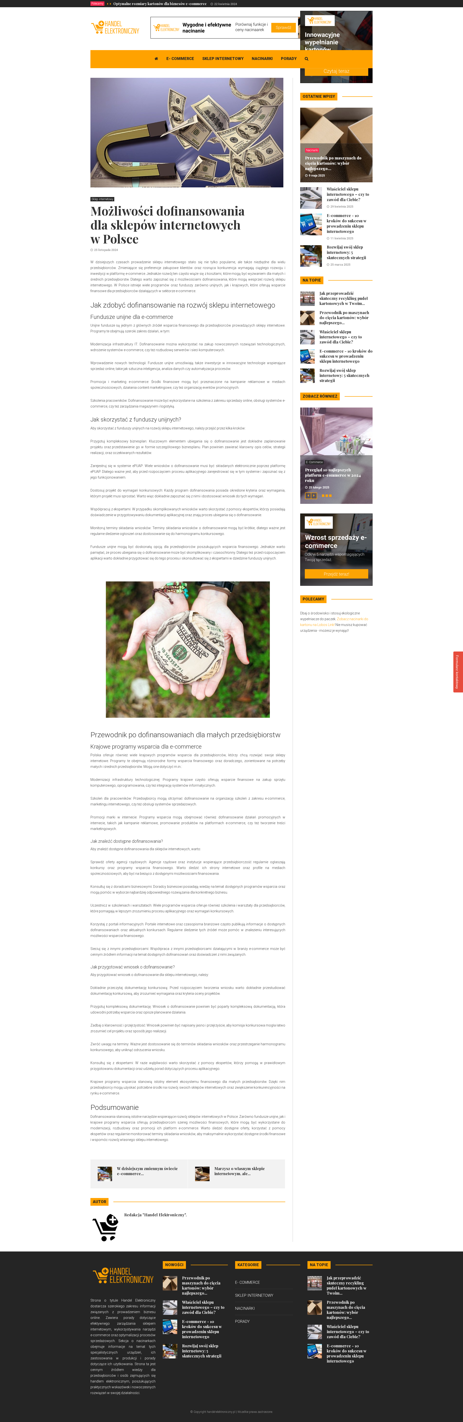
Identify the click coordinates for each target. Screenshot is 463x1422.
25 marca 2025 (340, 264)
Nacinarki (262, 58)
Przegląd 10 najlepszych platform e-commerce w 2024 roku (333, 475)
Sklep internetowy (223, 58)
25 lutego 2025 (319, 487)
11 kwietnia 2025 (341, 238)
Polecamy (97, 3)
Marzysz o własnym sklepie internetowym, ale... (239, 1171)
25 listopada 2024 (106, 250)
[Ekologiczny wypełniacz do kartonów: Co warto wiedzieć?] (336, 47)
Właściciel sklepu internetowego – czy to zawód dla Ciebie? (348, 194)
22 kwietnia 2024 (225, 4)
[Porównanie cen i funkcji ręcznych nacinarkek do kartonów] (238, 27)
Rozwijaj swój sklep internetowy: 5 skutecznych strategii (346, 252)
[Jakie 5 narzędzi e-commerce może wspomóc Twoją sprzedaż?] (336, 549)
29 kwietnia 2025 (341, 206)
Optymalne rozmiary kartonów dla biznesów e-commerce (160, 3)
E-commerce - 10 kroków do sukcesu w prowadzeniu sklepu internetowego (347, 223)
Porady (289, 58)
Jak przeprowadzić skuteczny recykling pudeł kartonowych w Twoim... (344, 298)
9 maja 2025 (317, 175)
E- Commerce (180, 58)
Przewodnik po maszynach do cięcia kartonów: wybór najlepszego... (333, 163)
